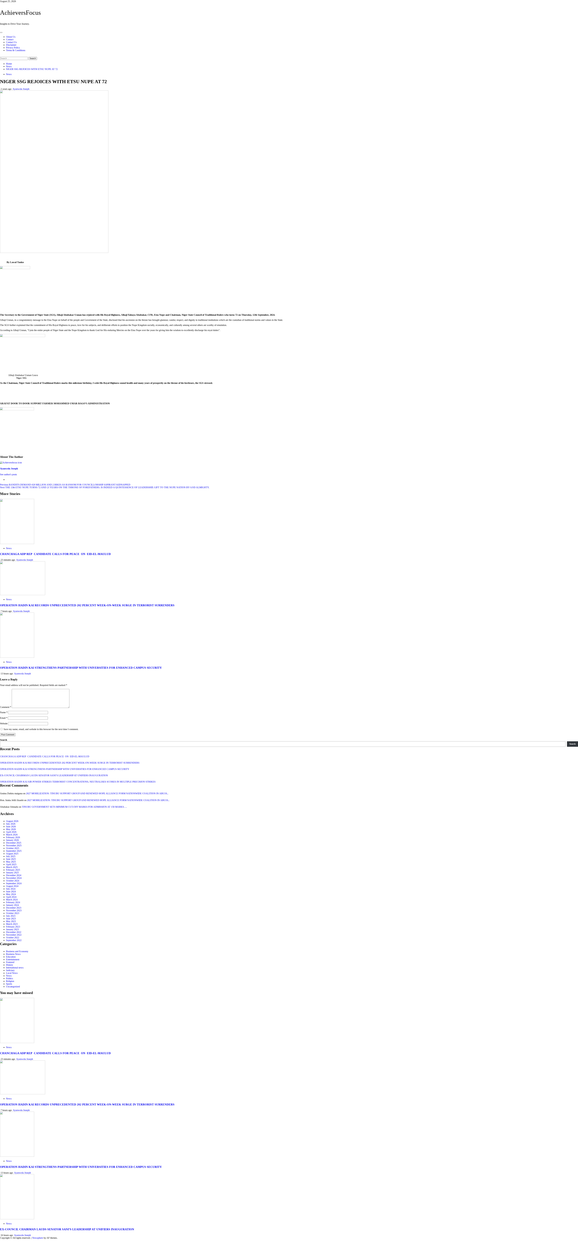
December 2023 (13, 907)
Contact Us (11, 42)
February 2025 (13, 870)
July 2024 (10, 889)
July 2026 (10, 824)
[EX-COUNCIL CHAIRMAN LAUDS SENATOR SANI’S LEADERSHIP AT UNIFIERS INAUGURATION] (17, 1218)
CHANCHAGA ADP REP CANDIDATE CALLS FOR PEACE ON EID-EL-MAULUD (55, 554)
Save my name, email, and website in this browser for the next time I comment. (41, 729)
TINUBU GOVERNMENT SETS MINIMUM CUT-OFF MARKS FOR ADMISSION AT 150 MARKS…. (74, 807)
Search (3, 740)
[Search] (1, 55)
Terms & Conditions (15, 50)
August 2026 (12, 821)
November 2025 (14, 845)
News (9, 74)
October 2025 (12, 848)
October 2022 (12, 937)
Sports (9, 984)
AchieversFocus (20, 12)
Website (4, 723)
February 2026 (13, 837)
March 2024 (12, 899)
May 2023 (11, 921)
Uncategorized (13, 986)
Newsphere (37, 1238)
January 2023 (12, 929)
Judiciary (10, 970)
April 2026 (11, 832)
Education (11, 956)
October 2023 (12, 913)
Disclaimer (11, 45)
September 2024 (14, 883)
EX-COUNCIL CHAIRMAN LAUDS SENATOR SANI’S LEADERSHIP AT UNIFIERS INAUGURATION (54, 775)
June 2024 (11, 891)
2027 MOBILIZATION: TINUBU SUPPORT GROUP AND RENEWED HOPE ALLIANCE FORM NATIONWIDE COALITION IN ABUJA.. (97, 793)
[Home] (1, 29)
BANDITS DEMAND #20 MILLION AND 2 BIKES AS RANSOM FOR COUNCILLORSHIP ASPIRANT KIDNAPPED (65, 484)
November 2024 (14, 878)
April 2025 (11, 864)
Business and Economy (17, 951)
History (9, 965)
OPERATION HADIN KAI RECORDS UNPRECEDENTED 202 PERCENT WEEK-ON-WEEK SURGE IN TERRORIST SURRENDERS (87, 605)
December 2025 (13, 842)
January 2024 (12, 905)
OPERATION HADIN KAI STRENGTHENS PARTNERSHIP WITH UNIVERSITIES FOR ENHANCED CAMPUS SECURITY (81, 667)
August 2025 (12, 853)
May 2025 (11, 861)
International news (14, 967)
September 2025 (14, 851)
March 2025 (12, 867)
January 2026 (12, 840)
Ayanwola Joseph (20, 89)
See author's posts (8, 474)
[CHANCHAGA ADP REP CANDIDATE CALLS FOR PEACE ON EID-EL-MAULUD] (17, 543)
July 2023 (10, 916)
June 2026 (11, 826)
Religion (10, 981)
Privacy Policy (13, 47)
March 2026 (12, 834)
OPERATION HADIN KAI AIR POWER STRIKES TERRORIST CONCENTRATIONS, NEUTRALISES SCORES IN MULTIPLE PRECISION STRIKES (77, 781)
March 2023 (12, 924)
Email (3, 718)
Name (4, 712)
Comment (5, 707)
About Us (10, 36)
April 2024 (11, 897)
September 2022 (14, 940)
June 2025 (11, 859)
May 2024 (11, 894)
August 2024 (12, 886)
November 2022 (14, 935)
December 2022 (13, 932)
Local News (12, 973)
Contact (9, 39)
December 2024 (13, 875)
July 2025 (10, 856)
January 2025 (12, 872)
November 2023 (14, 910)
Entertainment (12, 959)
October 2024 (12, 880)
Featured (10, 962)
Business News (13, 954)
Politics (9, 978)
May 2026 (11, 829)
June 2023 (11, 918)
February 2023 (13, 926)
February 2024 (13, 902)
